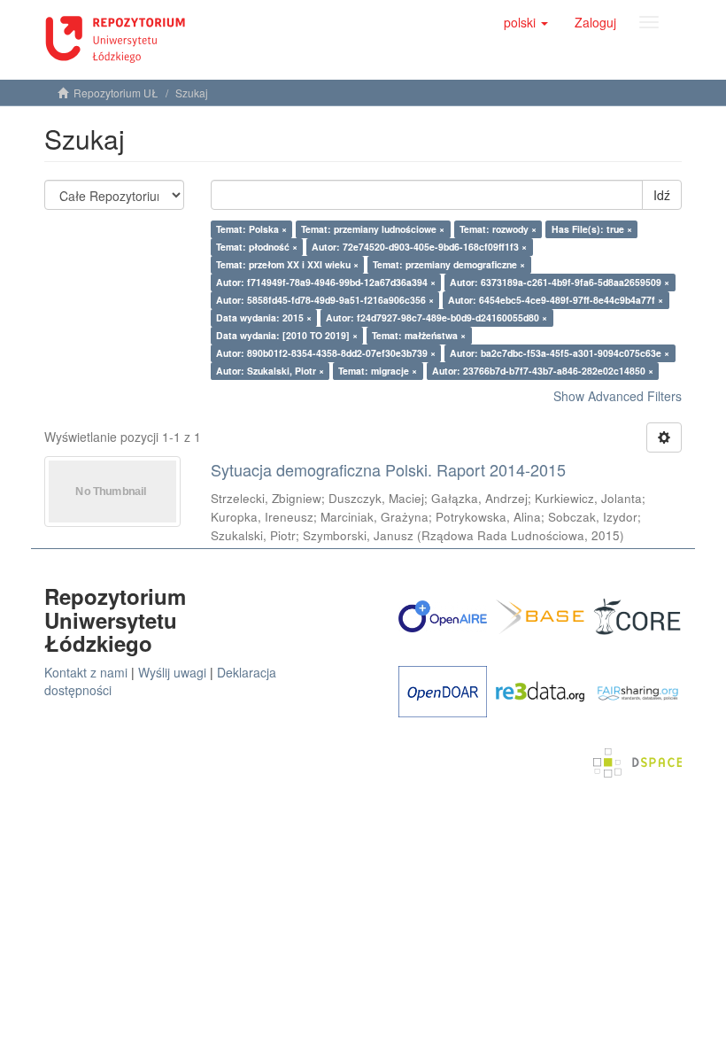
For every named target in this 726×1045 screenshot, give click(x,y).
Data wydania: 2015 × (264, 317)
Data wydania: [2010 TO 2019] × (287, 335)
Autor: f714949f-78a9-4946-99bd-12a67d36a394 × (326, 282)
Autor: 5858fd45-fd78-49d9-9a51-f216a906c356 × (325, 299)
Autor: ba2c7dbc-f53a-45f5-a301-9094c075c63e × (559, 353)
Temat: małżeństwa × (419, 335)
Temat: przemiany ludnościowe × (372, 229)
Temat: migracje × (377, 370)
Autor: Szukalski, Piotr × (270, 370)
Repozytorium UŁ (115, 92)
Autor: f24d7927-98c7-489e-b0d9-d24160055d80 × (436, 317)
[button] (525, 22)
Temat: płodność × (256, 246)
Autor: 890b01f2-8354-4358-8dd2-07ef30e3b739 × (326, 353)
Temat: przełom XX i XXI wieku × (287, 264)
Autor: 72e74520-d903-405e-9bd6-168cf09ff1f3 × (419, 246)
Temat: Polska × (251, 229)
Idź (661, 195)
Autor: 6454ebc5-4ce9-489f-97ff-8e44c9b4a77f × (555, 299)
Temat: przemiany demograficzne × (449, 264)
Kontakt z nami (85, 672)
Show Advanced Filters (617, 396)
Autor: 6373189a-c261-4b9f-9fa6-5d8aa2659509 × (559, 282)
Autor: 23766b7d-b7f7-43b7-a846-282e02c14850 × (542, 370)
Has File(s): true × (592, 229)
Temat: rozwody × (498, 229)
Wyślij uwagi (172, 672)
